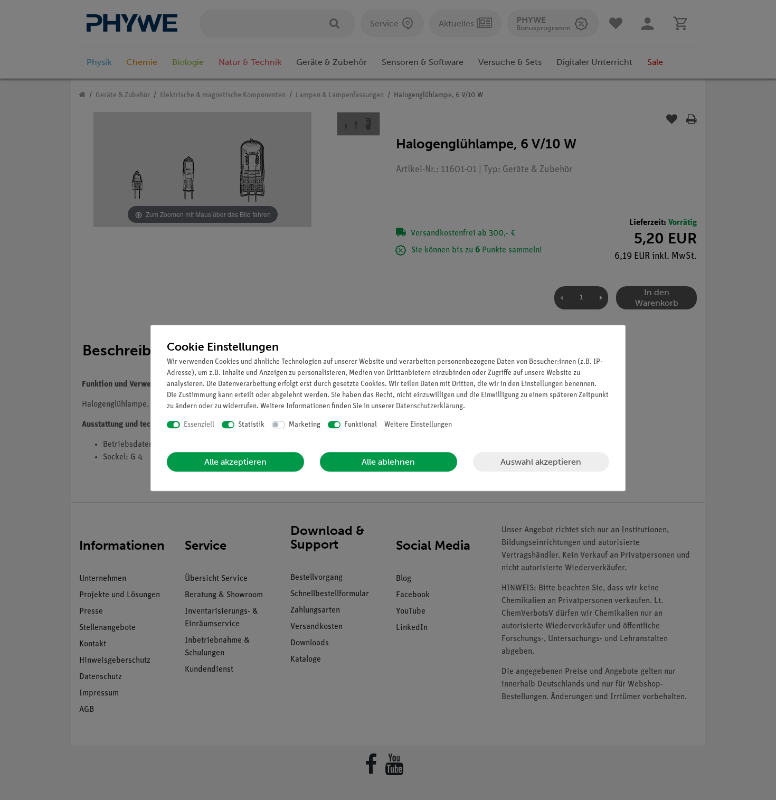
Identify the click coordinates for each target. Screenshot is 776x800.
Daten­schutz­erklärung (429, 406)
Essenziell (199, 425)
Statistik (251, 425)
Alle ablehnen (388, 462)
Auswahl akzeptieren (540, 462)
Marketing (304, 425)
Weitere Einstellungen (418, 425)
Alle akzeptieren (235, 462)
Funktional (360, 425)
